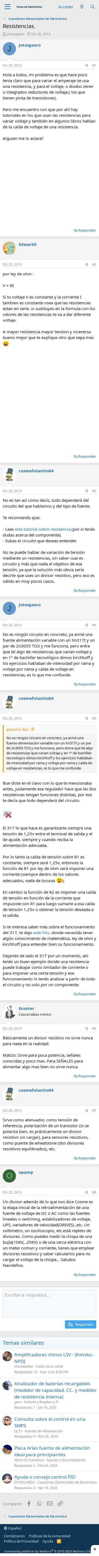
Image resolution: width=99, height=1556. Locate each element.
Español (14, 1528)
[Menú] (7, 7)
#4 (94, 625)
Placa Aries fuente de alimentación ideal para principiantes (52, 1451)
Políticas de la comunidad (49, 1535)
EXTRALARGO (24, 1482)
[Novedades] (81, 7)
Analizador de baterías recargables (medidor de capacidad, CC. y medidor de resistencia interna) (55, 1390)
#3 (94, 491)
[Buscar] (92, 7)
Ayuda (48, 1541)
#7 (94, 1110)
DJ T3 (18, 1431)
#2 (94, 264)
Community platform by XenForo (47, 1551)
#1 (94, 65)
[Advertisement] (49, 182)
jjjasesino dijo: (17, 729)
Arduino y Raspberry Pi (41, 1402)
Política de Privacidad (21, 1541)
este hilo (41, 932)
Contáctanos (14, 1535)
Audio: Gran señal (49, 1366)
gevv (17, 1402)
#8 (94, 1192)
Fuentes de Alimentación (43, 1431)
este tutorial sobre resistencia (42, 529)
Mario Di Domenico (29, 1460)
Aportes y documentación (66, 1460)
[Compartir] (86, 66)
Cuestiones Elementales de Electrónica (67, 1482)
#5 (94, 718)
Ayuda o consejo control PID (44, 1477)
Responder (87, 230)
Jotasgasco (15, 33)
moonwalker (23, 1366)
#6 (94, 1028)
